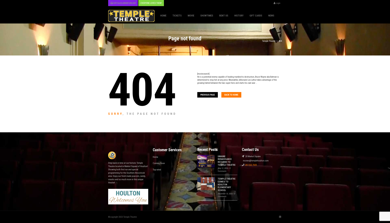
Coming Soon (159, 163)
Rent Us (223, 15)
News (271, 15)
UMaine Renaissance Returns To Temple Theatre (227, 160)
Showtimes (206, 15)
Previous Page (207, 95)
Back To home (231, 95)
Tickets (177, 15)
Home (163, 15)
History (238, 15)
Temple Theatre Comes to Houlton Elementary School (227, 184)
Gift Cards (256, 15)
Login (278, 3)
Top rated (157, 169)
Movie (191, 15)
